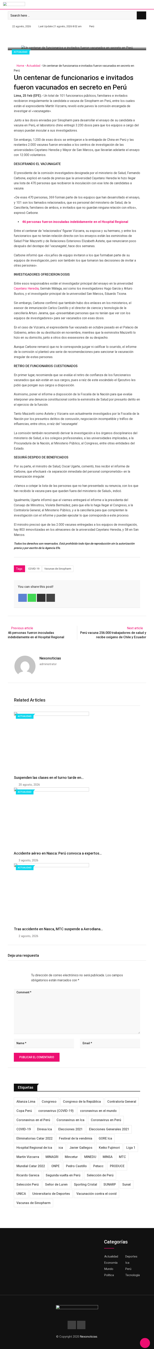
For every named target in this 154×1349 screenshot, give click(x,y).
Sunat (126, 1184)
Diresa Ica (44, 1129)
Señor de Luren (56, 1184)
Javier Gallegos (80, 1148)
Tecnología (132, 1275)
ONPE (55, 1166)
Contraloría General (121, 1101)
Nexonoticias (50, 658)
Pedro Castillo (76, 1166)
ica (61, 1148)
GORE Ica (105, 1138)
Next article (135, 628)
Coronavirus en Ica (70, 1120)
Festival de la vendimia (75, 1138)
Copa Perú (24, 1111)
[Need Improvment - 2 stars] (17, 975)
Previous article (22, 628)
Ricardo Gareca (27, 1175)
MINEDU (90, 1157)
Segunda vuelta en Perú (63, 1175)
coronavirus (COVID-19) (56, 1111)
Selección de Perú (100, 1175)
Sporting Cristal (85, 1184)
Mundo (108, 1269)
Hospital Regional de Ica (34, 1148)
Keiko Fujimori (109, 1148)
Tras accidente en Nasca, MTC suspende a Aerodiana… (58, 929)
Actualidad (33, 65)
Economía (111, 1262)
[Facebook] (22, 598)
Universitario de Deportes (51, 1194)
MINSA (107, 1157)
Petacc (98, 1166)
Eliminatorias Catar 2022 (34, 1138)
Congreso (49, 1101)
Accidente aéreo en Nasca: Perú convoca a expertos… (58, 853)
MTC (122, 1157)
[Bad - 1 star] (14, 975)
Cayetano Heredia (26, 288)
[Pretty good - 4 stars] (23, 975)
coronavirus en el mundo (98, 1111)
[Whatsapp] (32, 598)
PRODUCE (117, 1166)
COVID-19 (33, 568)
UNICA (21, 1194)
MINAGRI (52, 1157)
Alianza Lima (25, 1101)
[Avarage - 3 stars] (20, 975)
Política (109, 1275)
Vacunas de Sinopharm (57, 568)
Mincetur (71, 1157)
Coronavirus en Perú (106, 1120)
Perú (128, 1269)
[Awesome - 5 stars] (27, 975)
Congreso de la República (82, 1101)
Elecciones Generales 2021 (109, 1129)
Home (20, 65)
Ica (127, 1262)
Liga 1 (130, 1148)
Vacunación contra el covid (96, 1194)
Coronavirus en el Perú (33, 1120)
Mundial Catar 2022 (30, 1166)
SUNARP (109, 1184)
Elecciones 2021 (70, 1129)
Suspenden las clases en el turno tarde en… (49, 777)
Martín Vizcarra (27, 1157)
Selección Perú (27, 1184)
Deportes (131, 1256)
